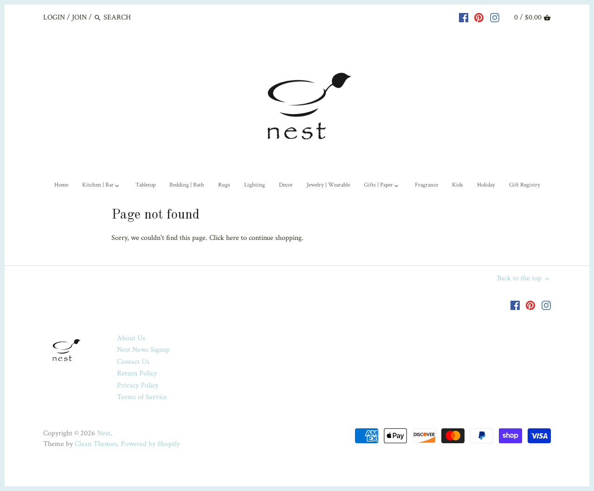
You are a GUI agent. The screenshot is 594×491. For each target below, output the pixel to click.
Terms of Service (142, 397)
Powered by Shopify (150, 444)
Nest (103, 433)
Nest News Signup (143, 350)
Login (54, 17)
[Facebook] (463, 17)
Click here (224, 238)
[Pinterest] (479, 17)
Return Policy (137, 373)
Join (79, 17)
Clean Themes (96, 444)
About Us (131, 338)
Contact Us (133, 362)
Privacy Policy (137, 385)
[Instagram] (494, 17)
